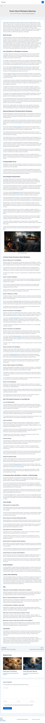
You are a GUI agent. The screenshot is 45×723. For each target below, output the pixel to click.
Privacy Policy (3, 720)
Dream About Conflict (14, 354)
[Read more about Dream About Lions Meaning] (12, 663)
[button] (1, 6)
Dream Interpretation (13, 673)
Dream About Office (17, 301)
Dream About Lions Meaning (10, 671)
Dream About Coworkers (15, 317)
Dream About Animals (36, 719)
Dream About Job (16, 192)
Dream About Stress (17, 464)
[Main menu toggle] (43, 2)
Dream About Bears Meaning (30, 671)
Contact (1, 719)
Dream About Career (17, 126)
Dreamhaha (3, 2)
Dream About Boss (17, 336)
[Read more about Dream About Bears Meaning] (32, 663)
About (1, 718)
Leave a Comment (6, 673)
